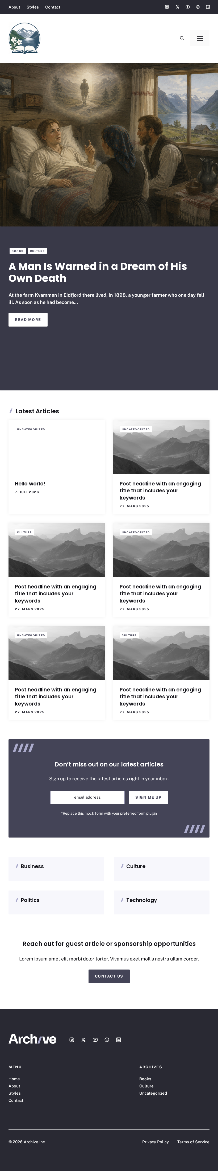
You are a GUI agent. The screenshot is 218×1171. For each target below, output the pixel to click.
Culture (37, 251)
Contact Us (109, 976)
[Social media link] (167, 7)
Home (14, 1079)
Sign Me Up (148, 797)
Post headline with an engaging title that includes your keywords (160, 490)
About (14, 7)
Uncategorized (31, 429)
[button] (182, 38)
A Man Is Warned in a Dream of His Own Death (98, 272)
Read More (28, 320)
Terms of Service (193, 1142)
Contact (52, 7)
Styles (33, 7)
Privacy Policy (155, 1142)
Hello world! (30, 483)
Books (18, 251)
